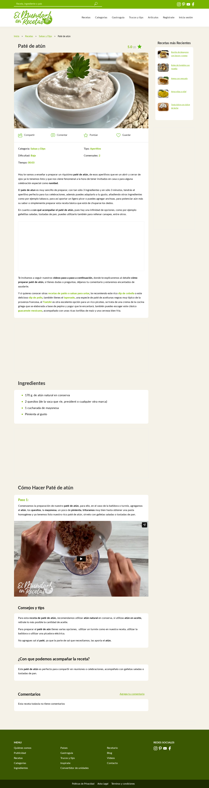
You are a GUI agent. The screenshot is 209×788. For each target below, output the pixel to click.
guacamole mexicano (30, 310)
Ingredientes (21, 768)
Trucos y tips (136, 17)
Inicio (16, 36)
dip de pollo (35, 297)
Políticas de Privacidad (83, 784)
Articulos (153, 17)
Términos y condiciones (123, 784)
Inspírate (65, 763)
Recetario (112, 748)
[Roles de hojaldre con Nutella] (163, 67)
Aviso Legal (102, 784)
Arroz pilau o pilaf (178, 92)
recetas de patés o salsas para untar (68, 293)
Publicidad (20, 753)
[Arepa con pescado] (163, 80)
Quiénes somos (22, 748)
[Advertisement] (81, 246)
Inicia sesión (186, 17)
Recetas (86, 17)
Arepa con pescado (179, 78)
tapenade (69, 297)
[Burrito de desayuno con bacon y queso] (163, 54)
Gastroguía (118, 17)
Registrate (168, 17)
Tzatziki (47, 302)
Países (64, 748)
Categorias (101, 17)
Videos (111, 758)
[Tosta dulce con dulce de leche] (163, 107)
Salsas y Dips (45, 36)
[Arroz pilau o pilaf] (163, 93)
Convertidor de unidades (74, 768)
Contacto (112, 763)
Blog (109, 753)
